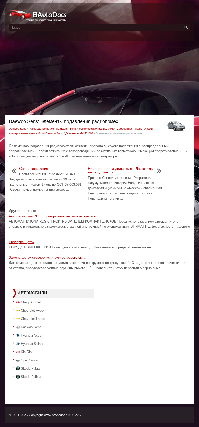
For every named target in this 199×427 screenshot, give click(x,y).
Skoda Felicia (31, 377)
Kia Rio (26, 352)
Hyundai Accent (32, 335)
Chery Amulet (31, 302)
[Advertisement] (99, 76)
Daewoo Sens (17, 128)
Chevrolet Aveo (32, 310)
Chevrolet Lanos (33, 319)
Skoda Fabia (30, 368)
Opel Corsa (29, 360)
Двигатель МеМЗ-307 (79, 133)
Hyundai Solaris (32, 344)
